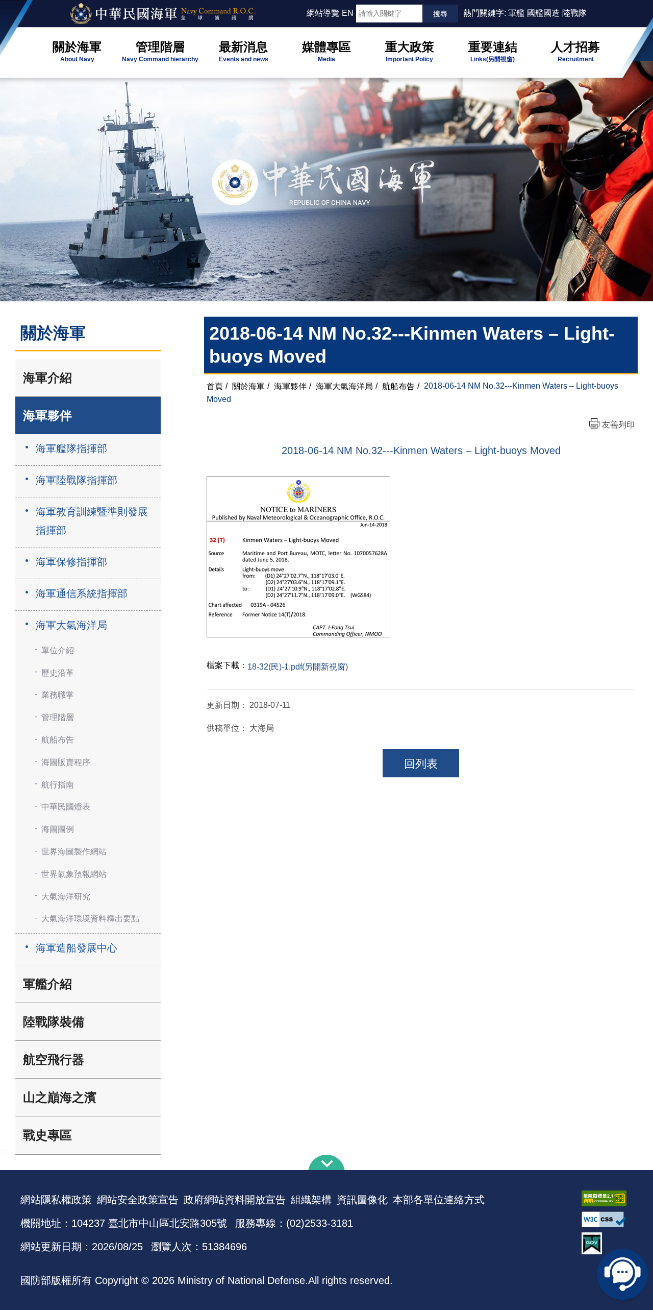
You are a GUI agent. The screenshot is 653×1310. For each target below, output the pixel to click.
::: (302, 13)
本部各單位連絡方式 (439, 1199)
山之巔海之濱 (59, 1097)
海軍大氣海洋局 (71, 625)
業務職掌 (57, 694)
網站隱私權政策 (56, 1199)
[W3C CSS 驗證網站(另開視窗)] (607, 1219)
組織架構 (311, 1199)
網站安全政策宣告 (138, 1199)
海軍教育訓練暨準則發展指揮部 (92, 521)
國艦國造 (543, 13)
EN (348, 13)
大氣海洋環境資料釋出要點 (90, 918)
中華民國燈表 (65, 806)
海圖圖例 (57, 829)
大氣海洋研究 (65, 896)
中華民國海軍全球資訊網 (176, 14)
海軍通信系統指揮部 (82, 593)
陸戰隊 (574, 13)
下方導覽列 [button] (326, 1162)
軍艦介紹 (47, 984)
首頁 (215, 386)
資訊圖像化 (362, 1199)
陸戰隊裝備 (53, 1022)
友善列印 (618, 424)
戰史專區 (47, 1135)
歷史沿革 (57, 673)
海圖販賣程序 (65, 762)
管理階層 (57, 717)
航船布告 (57, 739)
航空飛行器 (53, 1059)
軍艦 (516, 13)
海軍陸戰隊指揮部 (76, 480)
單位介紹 (57, 650)
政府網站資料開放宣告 (235, 1199)
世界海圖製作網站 (74, 851)
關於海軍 (248, 386)
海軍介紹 (47, 378)
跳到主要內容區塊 (24, 5)
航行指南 (57, 784)
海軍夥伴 (47, 415)
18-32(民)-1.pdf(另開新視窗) (297, 666)
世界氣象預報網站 (74, 874)
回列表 (421, 763)
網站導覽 (323, 13)
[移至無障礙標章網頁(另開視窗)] (607, 1198)
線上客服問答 (622, 1274)
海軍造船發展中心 (76, 948)
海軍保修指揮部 (71, 561)
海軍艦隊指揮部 (71, 448)
